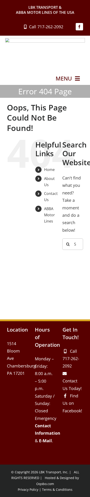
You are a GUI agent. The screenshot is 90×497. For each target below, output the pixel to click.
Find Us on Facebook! (72, 403)
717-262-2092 (50, 26)
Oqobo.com (45, 484)
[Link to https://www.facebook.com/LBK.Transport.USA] (65, 396)
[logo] (45, 40)
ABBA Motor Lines (49, 215)
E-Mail (45, 440)
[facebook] (79, 26)
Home (49, 169)
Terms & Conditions (57, 489)
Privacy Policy (28, 489)
